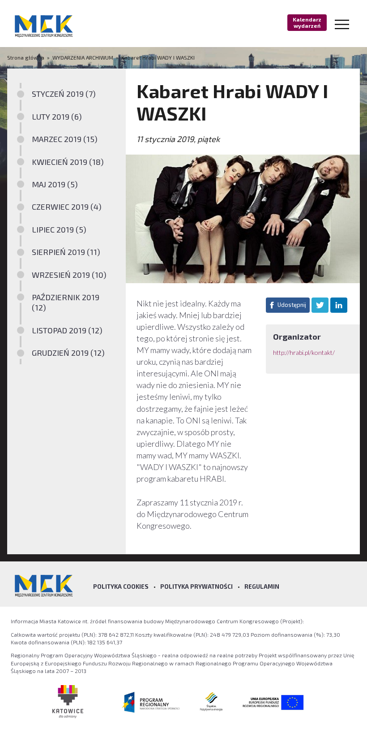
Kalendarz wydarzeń (307, 22)
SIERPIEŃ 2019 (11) (66, 252)
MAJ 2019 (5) (55, 184)
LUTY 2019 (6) (57, 116)
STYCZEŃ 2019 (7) (64, 94)
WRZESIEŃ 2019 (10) (69, 275)
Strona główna (26, 57)
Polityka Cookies (121, 586)
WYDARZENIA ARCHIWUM (82, 57)
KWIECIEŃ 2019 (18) (68, 162)
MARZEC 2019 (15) (65, 139)
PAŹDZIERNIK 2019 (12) (65, 302)
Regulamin (261, 586)
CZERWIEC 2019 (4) (67, 206)
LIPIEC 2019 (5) (59, 229)
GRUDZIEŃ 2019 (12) (68, 353)
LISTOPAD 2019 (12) (67, 330)
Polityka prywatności (196, 586)
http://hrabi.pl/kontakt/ (304, 352)
